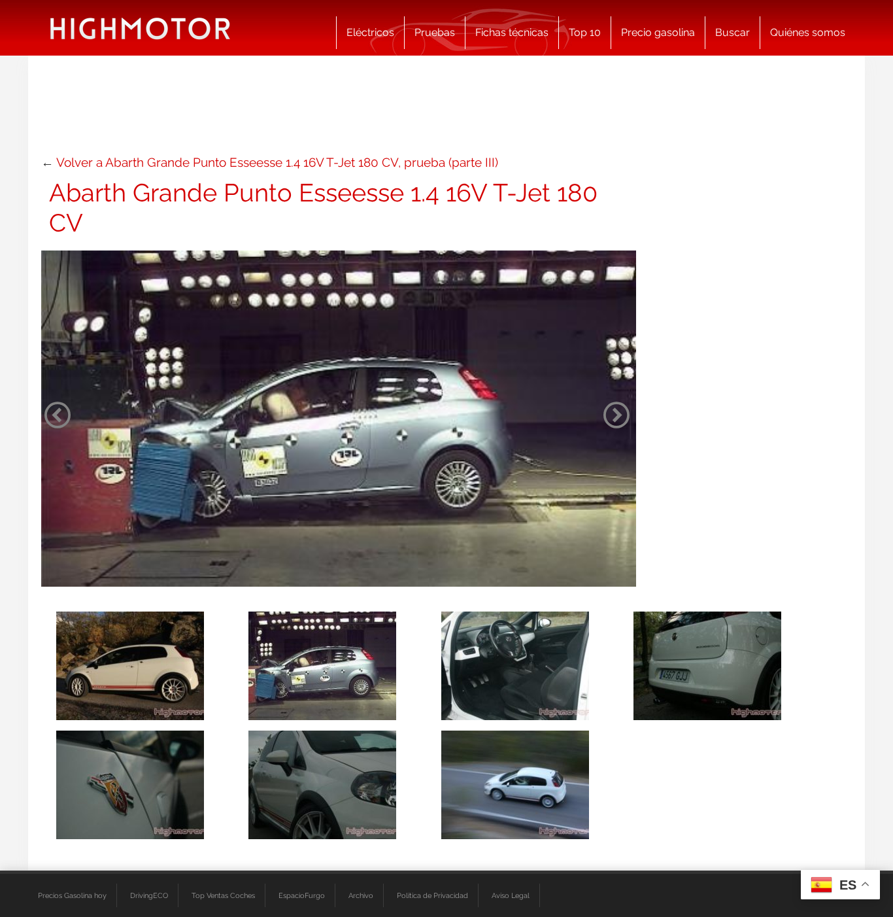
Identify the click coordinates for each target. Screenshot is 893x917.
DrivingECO (149, 895)
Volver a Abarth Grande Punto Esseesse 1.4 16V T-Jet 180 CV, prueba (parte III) (277, 162)
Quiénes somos (807, 32)
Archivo (360, 895)
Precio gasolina (658, 32)
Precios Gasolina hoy (72, 895)
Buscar (732, 32)
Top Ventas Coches (223, 895)
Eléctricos (370, 32)
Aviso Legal (511, 895)
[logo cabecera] (140, 28)
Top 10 (585, 32)
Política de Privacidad (432, 895)
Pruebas (434, 32)
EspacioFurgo (301, 895)
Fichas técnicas (511, 32)
